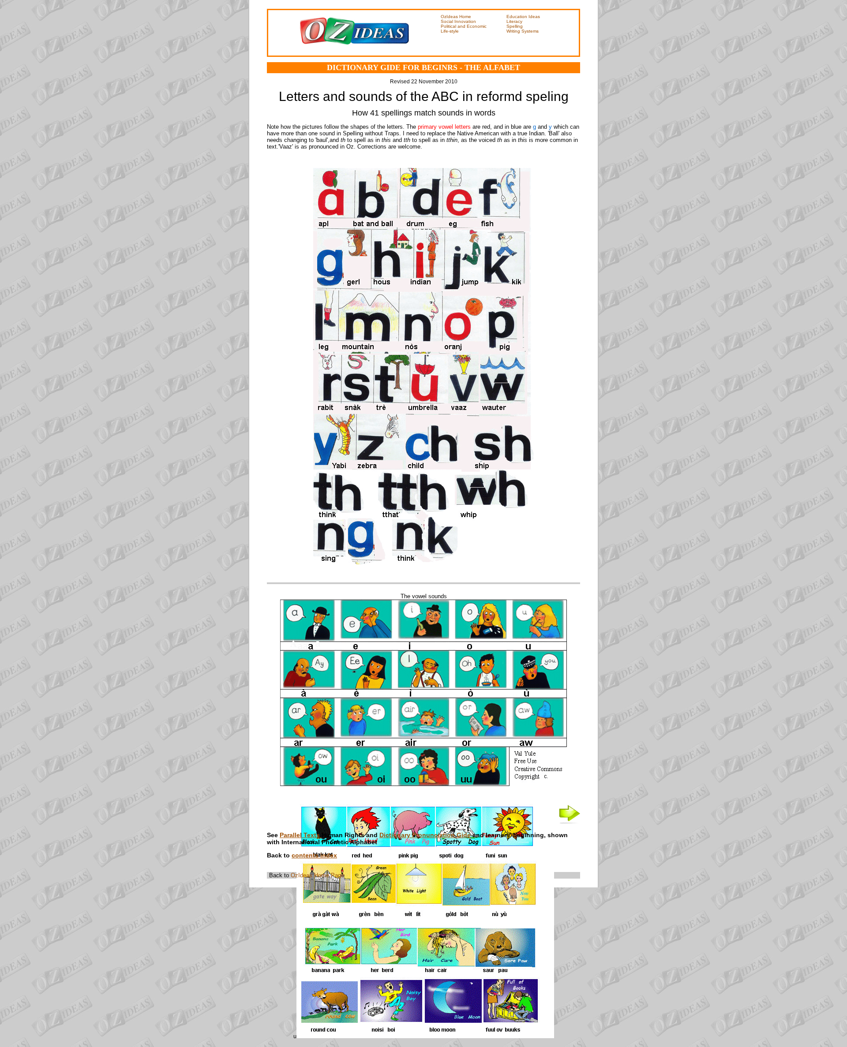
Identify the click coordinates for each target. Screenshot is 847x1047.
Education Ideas (523, 16)
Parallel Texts (301, 834)
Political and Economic (464, 26)
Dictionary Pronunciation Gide (425, 834)
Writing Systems (522, 31)
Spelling (514, 26)
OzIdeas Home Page (316, 875)
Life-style (450, 31)
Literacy (514, 21)
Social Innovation (458, 21)
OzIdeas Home (456, 16)
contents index (314, 855)
